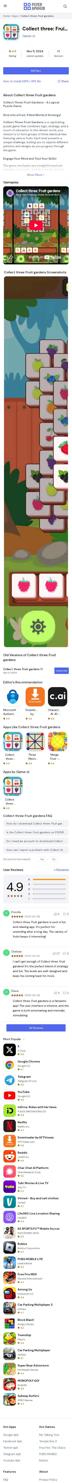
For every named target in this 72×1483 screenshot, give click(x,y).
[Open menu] (5, 6)
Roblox (43, 1460)
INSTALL (36, 71)
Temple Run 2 (48, 1441)
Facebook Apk (12, 1441)
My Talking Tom (49, 1435)
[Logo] (34, 6)
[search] (65, 6)
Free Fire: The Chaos (52, 1447)
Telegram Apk (12, 1454)
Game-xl (28, 36)
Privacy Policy (48, 1479)
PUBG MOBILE (48, 1454)
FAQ (5, 1479)
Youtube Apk (11, 1460)
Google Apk (11, 1435)
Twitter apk (10, 1447)
